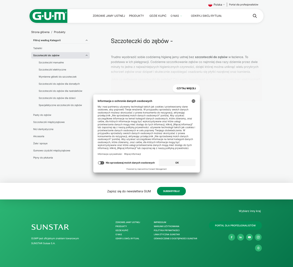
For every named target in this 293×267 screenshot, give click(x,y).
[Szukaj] (252, 16)
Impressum (160, 222)
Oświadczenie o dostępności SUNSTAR (175, 239)
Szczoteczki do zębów (46, 55)
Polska (218, 4)
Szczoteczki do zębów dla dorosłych (59, 83)
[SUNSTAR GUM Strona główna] (48, 16)
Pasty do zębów (42, 114)
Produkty (136, 15)
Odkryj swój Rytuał (206, 15)
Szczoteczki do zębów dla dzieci (57, 98)
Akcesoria (38, 136)
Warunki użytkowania (166, 226)
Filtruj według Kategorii (47, 40)
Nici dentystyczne (43, 129)
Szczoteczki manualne (51, 62)
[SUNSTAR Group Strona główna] (64, 227)
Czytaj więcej (186, 88)
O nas (175, 15)
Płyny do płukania (43, 157)
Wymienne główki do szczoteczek (58, 76)
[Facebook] (231, 237)
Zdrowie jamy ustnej (109, 15)
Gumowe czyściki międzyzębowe (51, 150)
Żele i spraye (40, 143)
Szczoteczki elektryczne (52, 69)
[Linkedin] (240, 237)
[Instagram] (258, 237)
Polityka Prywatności (167, 230)
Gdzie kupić (158, 15)
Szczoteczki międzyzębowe (49, 122)
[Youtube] (249, 237)
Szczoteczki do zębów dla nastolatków (60, 90)
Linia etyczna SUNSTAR (167, 234)
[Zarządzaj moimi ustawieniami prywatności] (258, 248)
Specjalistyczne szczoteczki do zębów (60, 105)
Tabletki (37, 48)
